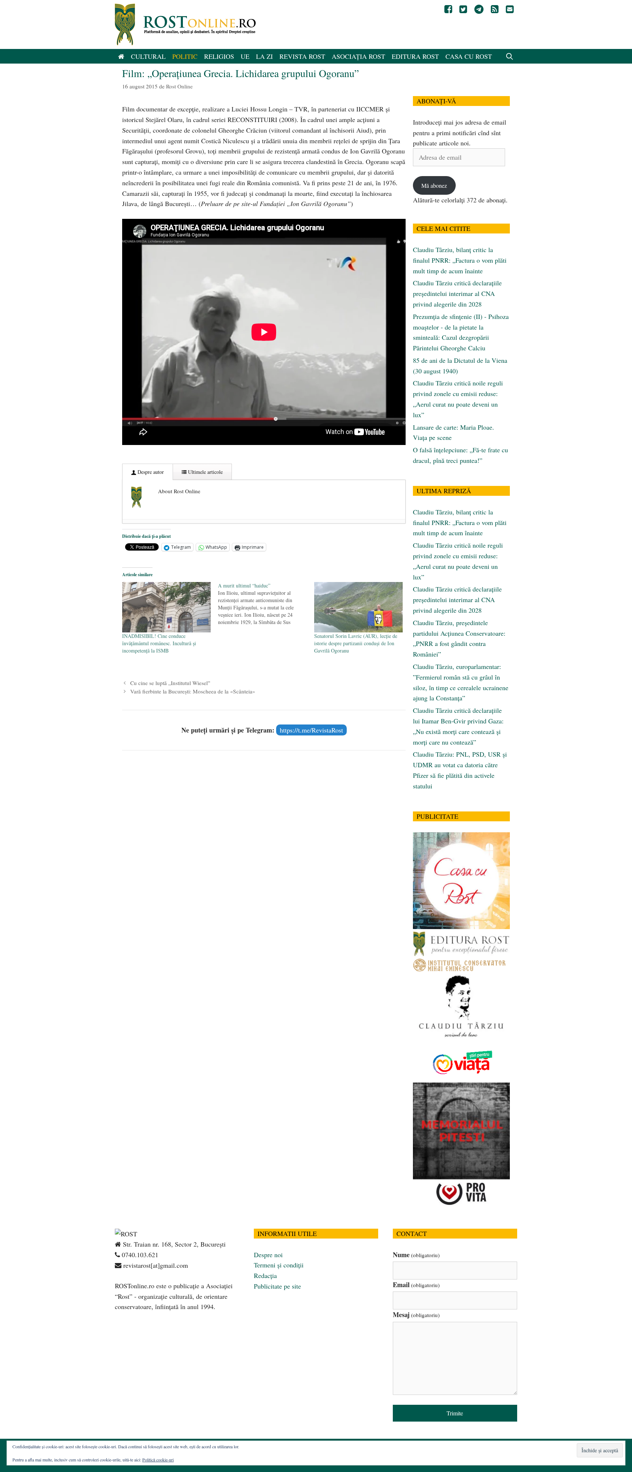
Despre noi (268, 1254)
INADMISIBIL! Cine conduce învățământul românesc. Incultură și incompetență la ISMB (159, 643)
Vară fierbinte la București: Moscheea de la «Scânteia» (192, 691)
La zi (264, 56)
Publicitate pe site (277, 1286)
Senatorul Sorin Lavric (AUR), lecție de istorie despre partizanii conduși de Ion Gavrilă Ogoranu (355, 643)
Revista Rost (302, 56)
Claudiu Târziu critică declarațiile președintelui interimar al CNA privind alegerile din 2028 (457, 293)
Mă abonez (434, 185)
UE (245, 56)
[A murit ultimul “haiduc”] (266, 604)
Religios (219, 56)
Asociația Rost (358, 56)
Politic (185, 56)
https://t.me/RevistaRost (311, 730)
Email (416, 1284)
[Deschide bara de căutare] (509, 56)
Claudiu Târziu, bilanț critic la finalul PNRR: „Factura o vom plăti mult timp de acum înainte (460, 260)
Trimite (455, 1413)
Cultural (148, 56)
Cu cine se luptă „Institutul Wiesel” (170, 682)
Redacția (265, 1275)
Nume (416, 1254)
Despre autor (150, 471)
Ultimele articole (205, 471)
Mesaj (416, 1314)
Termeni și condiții (279, 1264)
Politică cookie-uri (158, 1460)
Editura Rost (415, 56)
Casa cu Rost (468, 56)
